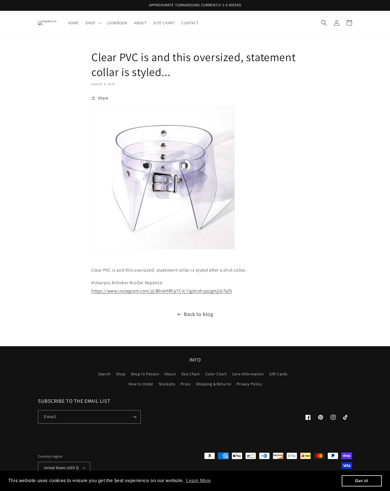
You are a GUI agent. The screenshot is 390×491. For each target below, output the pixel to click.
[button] (92, 23)
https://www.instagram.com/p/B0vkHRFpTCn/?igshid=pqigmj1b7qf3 (161, 291)
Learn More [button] (198, 480)
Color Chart (216, 373)
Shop (120, 373)
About (170, 373)
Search (104, 373)
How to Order (140, 383)
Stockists (167, 383)
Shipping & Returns (213, 383)
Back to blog (198, 314)
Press (186, 383)
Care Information (248, 373)
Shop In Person (145, 373)
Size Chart (190, 373)
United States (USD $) (61, 467)
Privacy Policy (249, 383)
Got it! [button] (362, 480)
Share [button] (103, 98)
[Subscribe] (134, 417)
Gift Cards (278, 373)
